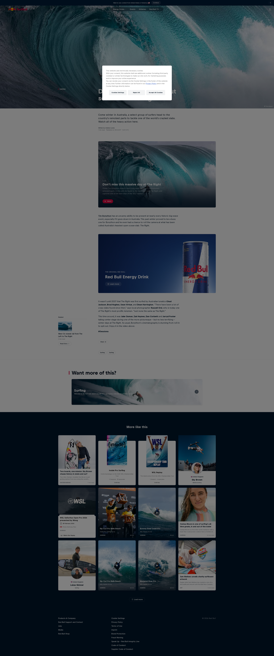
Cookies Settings (118, 92)
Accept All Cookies (156, 92)
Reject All (136, 92)
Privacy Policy (151, 83)
